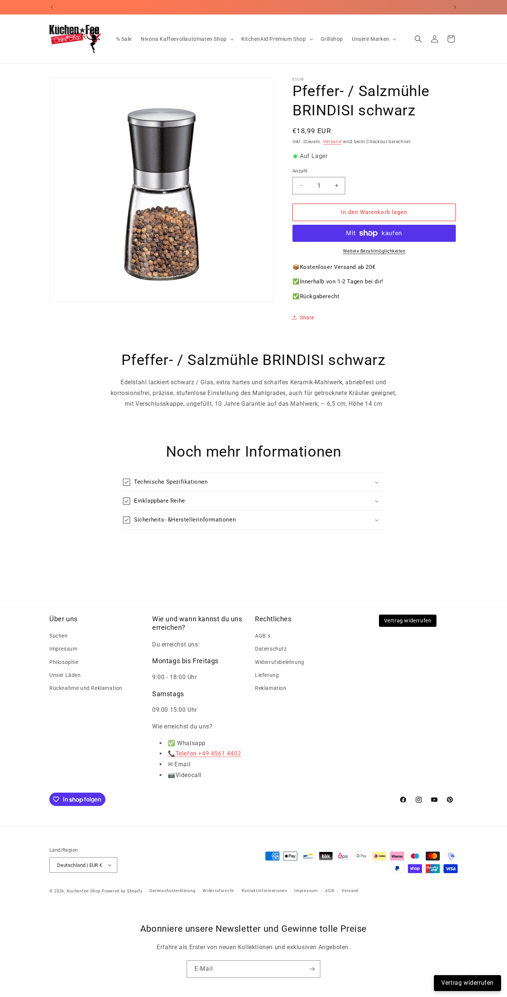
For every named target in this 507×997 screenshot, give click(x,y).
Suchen (58, 636)
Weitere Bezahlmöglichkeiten (374, 251)
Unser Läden (65, 675)
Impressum (63, 649)
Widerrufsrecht (218, 890)
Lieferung (267, 675)
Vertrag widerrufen (408, 620)
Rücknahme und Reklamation (85, 688)
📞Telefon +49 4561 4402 (204, 753)
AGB (329, 890)
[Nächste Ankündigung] (455, 7)
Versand (332, 141)
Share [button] (307, 317)
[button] (186, 39)
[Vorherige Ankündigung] (52, 7)
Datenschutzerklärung (172, 890)
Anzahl (299, 171)
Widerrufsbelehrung (279, 662)
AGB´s (263, 636)
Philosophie (64, 662)
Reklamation (271, 688)
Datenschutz (271, 649)
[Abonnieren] (312, 969)
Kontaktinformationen (264, 890)
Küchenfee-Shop (84, 891)
